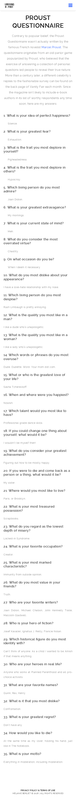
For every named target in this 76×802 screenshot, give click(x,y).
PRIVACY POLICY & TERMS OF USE (38, 790)
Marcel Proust (51, 47)
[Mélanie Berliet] (9, 5)
